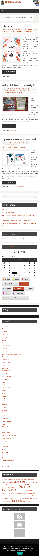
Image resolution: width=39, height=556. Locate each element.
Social (3, 501)
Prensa (6, 498)
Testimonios (5, 455)
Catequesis (5, 334)
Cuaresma (5, 368)
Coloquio (4, 348)
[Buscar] (35, 197)
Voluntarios (7, 26)
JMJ (22, 487)
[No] (37, 550)
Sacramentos (6, 432)
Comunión (5, 351)
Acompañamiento (7, 479)
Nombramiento (6, 402)
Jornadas (19, 490)
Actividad (15, 479)
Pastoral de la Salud (21, 496)
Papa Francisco (6, 413)
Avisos (5, 32)
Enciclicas (27, 485)
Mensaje (8, 493)
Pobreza (4, 424)
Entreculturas (5, 487)
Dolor (3, 485)
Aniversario (14, 186)
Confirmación (6, 357)
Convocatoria (6, 362)
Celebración (21, 186)
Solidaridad (21, 34)
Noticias (4, 404)
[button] (6, 279)
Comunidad (19, 482)
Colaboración (6, 345)
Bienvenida (30, 479)
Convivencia (5, 359)
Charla (4, 340)
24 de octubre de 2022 (10, 144)
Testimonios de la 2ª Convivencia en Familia (14, 239)
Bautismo (4, 331)
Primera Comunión (7, 427)
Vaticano (4, 463)
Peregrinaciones (6, 421)
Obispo (4, 407)
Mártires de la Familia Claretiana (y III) (18, 85)
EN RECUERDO (12, 32)
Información (17, 487)
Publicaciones (18, 498)
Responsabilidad (26, 498)
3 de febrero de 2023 (29, 88)
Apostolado (5, 326)
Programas (11, 498)
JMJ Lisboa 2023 (16, 489)
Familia (4, 382)
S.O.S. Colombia (7, 210)
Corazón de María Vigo (13, 29)
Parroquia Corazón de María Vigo (17, 142)
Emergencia (19, 485)
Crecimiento (28, 482)
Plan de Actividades (9, 247)
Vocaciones (5, 466)
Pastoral (15, 496)
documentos (34, 482)
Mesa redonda (6, 387)
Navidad (4, 396)
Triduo (21, 93)
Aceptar (20, 553)
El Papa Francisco (10, 485)
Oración (4, 410)
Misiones (26, 32)
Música (4, 393)
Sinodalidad (5, 444)
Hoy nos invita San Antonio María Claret (19, 139)
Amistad (19, 479)
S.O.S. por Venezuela (8, 212)
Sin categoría (6, 441)
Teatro (4, 449)
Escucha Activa (6, 376)
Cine (3, 343)
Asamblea (24, 479)
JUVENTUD (26, 491)
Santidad (35, 498)
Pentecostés (5, 418)
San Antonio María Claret (20, 90)
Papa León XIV (5, 496)
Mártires (14, 130)
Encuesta (4, 373)
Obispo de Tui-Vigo (25, 493)
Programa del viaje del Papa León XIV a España (16, 220)
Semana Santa (6, 438)
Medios (3, 493)
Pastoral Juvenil (6, 415)
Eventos (20, 32)
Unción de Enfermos (8, 460)
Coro (3, 365)
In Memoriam (6, 385)
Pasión (11, 496)
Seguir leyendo (10, 71)
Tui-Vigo (24, 501)
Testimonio (15, 93)
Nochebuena (5, 399)
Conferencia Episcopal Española (11, 354)
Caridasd (4, 482)
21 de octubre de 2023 (29, 29)
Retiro (4, 430)
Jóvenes (33, 491)
